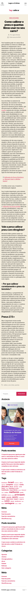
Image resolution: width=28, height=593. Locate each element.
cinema (3, 557)
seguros (21, 499)
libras (12, 385)
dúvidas (16, 486)
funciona (12, 488)
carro (9, 385)
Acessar (4, 512)
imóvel (19, 490)
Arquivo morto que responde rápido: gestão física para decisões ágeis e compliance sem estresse (13, 464)
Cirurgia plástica (6, 559)
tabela (12, 501)
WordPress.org (6, 518)
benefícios (4, 482)
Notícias (4, 566)
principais (20, 494)
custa (21, 485)
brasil (11, 482)
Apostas (4, 554)
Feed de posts (6, 514)
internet (24, 490)
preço (13, 495)
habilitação (5, 490)
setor (2, 501)
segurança (9, 499)
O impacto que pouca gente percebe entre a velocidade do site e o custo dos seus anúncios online (13, 456)
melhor (6, 492)
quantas (17, 385)
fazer (3, 488)
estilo (20, 486)
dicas (11, 486)
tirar (2, 503)
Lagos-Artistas (16, 35)
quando (8, 497)
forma (7, 488)
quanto (15, 497)
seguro (16, 499)
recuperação (21, 497)
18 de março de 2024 (15, 37)
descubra (5, 486)
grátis (17, 488)
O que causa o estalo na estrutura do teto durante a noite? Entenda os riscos (13, 471)
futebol (3, 563)
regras (3, 499)
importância (14, 490)
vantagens (9, 503)
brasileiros (16, 482)
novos (9, 495)
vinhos (16, 503)
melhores (14, 492)
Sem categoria (14, 18)
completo (9, 485)
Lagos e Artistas (14, 3)
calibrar (6, 385)
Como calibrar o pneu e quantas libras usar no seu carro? (14, 26)
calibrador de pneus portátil (11, 206)
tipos (23, 501)
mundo (22, 492)
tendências (18, 501)
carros (3, 484)
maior (2, 492)
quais (3, 497)
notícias (4, 495)
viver (19, 503)
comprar (16, 484)
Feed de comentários (8, 516)
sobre (7, 501)
